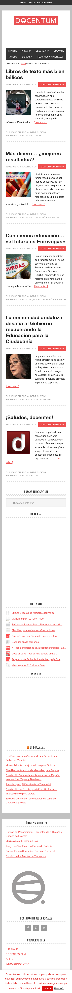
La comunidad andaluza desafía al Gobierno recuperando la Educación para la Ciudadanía (34, 329)
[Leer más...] (40, 122)
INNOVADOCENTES (17, 964)
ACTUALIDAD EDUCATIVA (34, 132)
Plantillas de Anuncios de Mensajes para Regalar (32, 770)
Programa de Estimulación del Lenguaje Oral (36, 659)
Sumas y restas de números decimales (33, 612)
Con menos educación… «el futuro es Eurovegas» (35, 238)
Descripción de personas (25, 641)
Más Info (59, 988)
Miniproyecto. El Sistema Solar (28, 665)
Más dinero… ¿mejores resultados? (33, 156)
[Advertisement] (39, 37)
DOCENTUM (32, 135)
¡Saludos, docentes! (29, 417)
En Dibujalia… (37, 747)
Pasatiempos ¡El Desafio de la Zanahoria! (28, 784)
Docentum (36, 20)
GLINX (9, 959)
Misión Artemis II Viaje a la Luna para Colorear (31, 765)
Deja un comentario (52, 84)
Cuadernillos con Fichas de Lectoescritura (34, 636)
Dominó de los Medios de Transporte (26, 856)
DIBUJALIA (12, 949)
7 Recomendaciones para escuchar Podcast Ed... (39, 647)
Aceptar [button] (47, 988)
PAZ (41, 135)
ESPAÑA (43, 217)
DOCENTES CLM (16, 954)
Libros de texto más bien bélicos (35, 74)
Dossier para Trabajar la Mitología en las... (34, 653)
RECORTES (53, 217)
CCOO (29, 299)
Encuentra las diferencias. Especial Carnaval (30, 851)
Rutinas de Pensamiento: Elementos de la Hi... (37, 624)
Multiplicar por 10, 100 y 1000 (28, 618)
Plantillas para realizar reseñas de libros (33, 630)
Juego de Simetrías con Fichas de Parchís (29, 846)
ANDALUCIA (32, 399)
